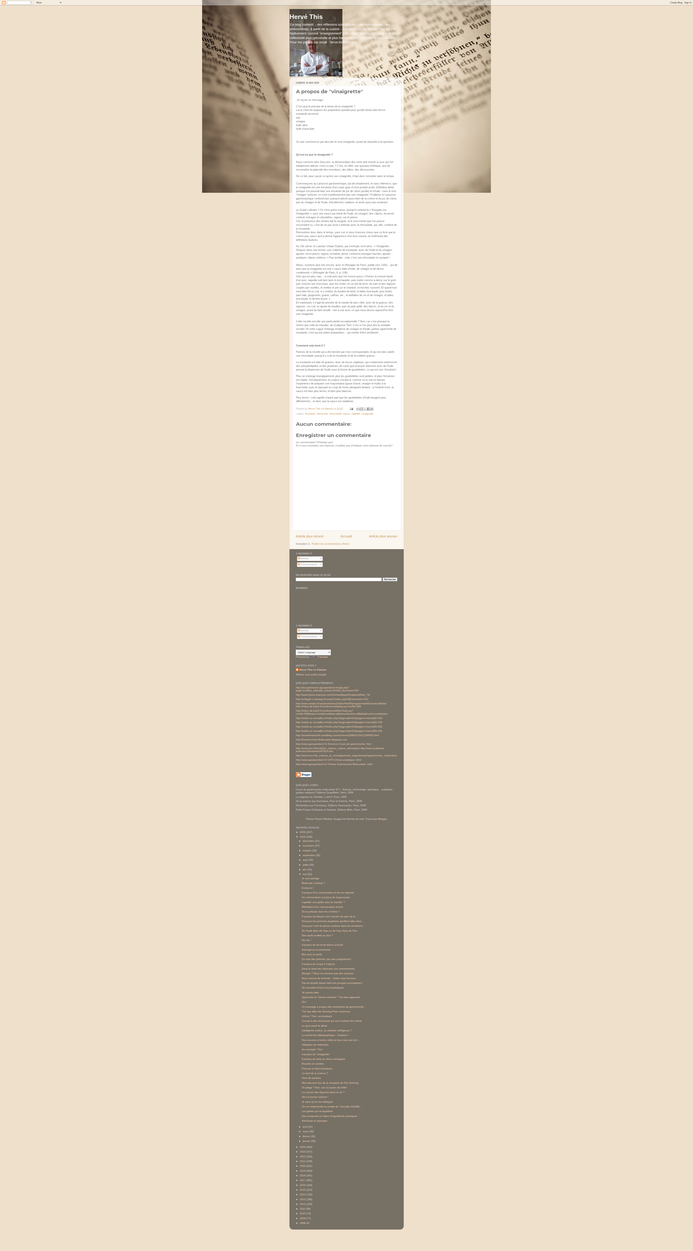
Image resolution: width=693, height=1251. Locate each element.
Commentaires (308, 564)
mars (306, 1131)
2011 (303, 1208)
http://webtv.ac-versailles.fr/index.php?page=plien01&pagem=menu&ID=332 (339, 726)
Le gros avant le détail (314, 1025)
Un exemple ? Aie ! (312, 1049)
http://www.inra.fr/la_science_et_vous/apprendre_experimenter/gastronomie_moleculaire (346, 755)
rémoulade (335, 413)
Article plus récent (309, 536)
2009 (303, 1218)
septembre (309, 855)
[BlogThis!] (361, 409)
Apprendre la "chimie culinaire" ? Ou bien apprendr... (332, 997)
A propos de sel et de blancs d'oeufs (322, 945)
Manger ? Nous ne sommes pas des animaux (328, 973)
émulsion (310, 413)
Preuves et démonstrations (317, 1068)
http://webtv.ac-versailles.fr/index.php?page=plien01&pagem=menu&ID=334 (339, 718)
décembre (309, 841)
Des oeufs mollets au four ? (317, 935)
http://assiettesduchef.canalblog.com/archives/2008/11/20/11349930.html (337, 735)
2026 (303, 832)
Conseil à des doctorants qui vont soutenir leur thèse (332, 1021)
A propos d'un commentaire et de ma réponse (328, 892)
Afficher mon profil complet (311, 674)
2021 (303, 1161)
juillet (306, 865)
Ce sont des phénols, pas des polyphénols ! (327, 959)
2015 (303, 1189)
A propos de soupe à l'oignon (318, 964)
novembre (309, 845)
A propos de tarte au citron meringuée (323, 1059)
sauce (346, 413)
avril (305, 1126)
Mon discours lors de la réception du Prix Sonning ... (331, 1083)
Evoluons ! (308, 888)
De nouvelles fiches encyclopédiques (323, 987)
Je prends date (310, 992)
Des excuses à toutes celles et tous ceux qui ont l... (331, 1040)
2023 (303, 1151)
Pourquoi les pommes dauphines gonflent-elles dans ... (333, 921)
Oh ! (304, 1002)
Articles (304, 558)
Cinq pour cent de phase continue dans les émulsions (332, 926)
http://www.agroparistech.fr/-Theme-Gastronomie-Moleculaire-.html (334, 764)
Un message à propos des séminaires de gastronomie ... (334, 1006)
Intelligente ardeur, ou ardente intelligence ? (327, 1030)
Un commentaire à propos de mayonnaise (326, 897)
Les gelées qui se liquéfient (317, 1111)
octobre (307, 850)
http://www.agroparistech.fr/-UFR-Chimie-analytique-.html (328, 760)
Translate (322, 657)
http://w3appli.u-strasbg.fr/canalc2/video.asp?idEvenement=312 (332, 699)
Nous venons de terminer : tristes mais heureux (329, 978)
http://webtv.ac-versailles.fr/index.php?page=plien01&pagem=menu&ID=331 (339, 731)
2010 (303, 1213)
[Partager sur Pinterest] (372, 409)
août (305, 860)
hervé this (322, 413)
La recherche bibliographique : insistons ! (325, 1035)
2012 (303, 1204)
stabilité (355, 413)
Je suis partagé (310, 878)
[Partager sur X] (365, 409)
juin (305, 869)
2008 (303, 1223)
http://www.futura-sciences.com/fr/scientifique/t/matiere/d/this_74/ (333, 695)
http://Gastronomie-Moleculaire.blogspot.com (321, 739)
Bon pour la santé (312, 954)
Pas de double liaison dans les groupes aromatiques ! (332, 983)
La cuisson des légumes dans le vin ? (323, 1092)
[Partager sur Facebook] (368, 409)
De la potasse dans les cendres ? (321, 911)
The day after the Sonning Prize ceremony (326, 1011)
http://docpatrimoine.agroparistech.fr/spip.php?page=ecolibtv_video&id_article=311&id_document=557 (327, 689)
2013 (303, 1199)
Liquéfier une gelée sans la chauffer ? (323, 902)
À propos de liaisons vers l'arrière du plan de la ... (330, 916)
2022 (303, 1156)
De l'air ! (306, 940)
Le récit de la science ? (315, 1073)
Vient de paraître (311, 1078)
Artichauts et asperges (314, 1120)
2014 (303, 1194)
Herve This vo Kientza (312, 669)
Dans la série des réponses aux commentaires (328, 968)
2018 (303, 1175)
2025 (303, 837)
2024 (303, 1147)
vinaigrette (367, 413)
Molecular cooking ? (313, 883)
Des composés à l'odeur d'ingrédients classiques (329, 1116)
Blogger (382, 819)
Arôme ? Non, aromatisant (317, 1016)
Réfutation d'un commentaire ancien (322, 907)
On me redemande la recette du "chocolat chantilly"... (332, 1106)
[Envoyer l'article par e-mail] (351, 408)
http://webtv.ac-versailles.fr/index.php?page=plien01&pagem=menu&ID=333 (339, 722)
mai (305, 874)
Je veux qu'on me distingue (317, 1102)
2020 (303, 1166)
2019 (303, 1171)
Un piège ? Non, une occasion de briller (324, 1087)
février (307, 1136)
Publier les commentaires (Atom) (330, 543)
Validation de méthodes (315, 1044)
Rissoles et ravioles (313, 1063)
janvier (307, 1141)
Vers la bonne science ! (315, 1097)
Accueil (346, 536)
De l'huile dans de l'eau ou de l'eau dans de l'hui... (330, 930)
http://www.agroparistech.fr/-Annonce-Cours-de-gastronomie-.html (333, 744)
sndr (361, 819)
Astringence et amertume (316, 949)
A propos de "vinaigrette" (316, 1054)
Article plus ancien (383, 536)
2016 (303, 1185)
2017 (303, 1180)
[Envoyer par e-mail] (358, 409)
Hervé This (306, 16)
